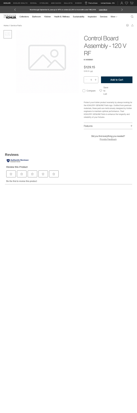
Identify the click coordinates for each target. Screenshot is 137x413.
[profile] (122, 3)
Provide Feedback (108, 139)
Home (6, 25)
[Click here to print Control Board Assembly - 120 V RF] (127, 25)
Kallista (68, 3)
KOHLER (7, 3)
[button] (8, 34)
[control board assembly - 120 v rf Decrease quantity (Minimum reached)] (86, 80)
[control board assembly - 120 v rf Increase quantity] (95, 80)
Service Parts (16, 25)
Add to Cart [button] (116, 79)
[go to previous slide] (15, 9)
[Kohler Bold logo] (10, 17)
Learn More (103, 9)
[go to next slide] (122, 9)
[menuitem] (25, 16)
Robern (78, 3)
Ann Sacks (56, 3)
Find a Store (92, 3)
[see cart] (131, 3)
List (91, 71)
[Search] (132, 17)
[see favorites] (126, 3)
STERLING (44, 3)
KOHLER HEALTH (20, 3)
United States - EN (108, 3)
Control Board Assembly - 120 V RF (38, 25)
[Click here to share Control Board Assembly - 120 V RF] (132, 25)
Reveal (33, 3)
